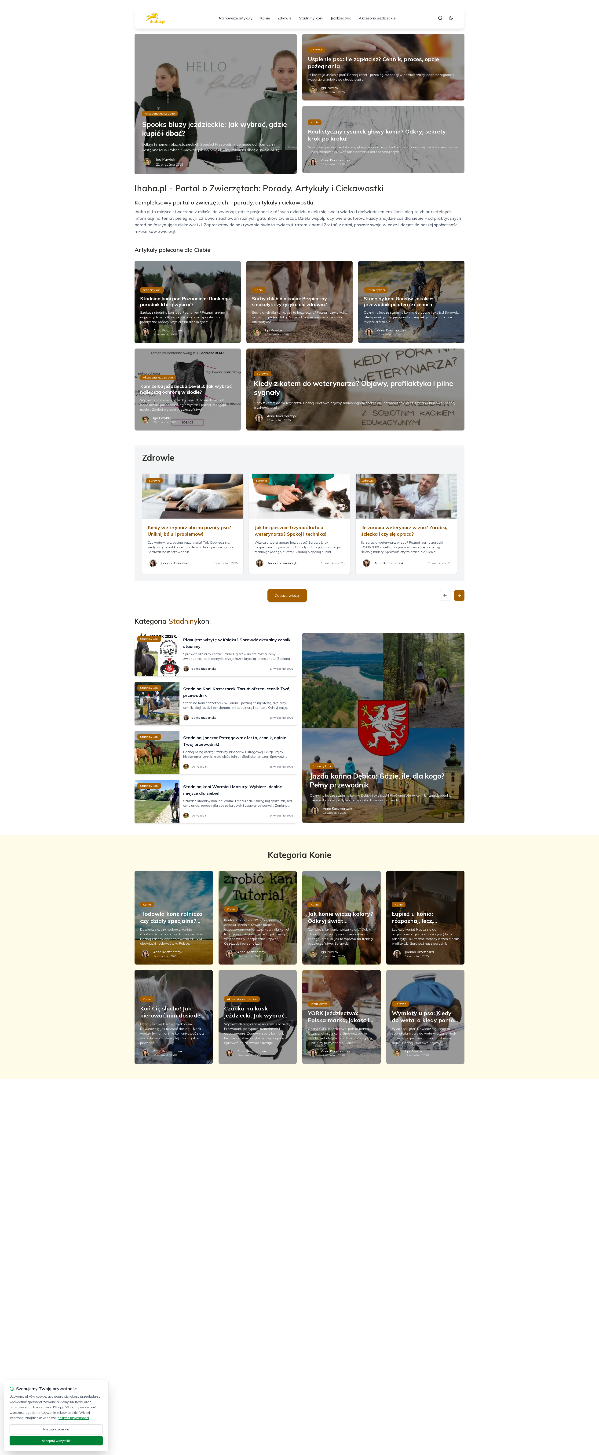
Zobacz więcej (287, 595)
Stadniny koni (311, 18)
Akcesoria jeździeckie (377, 18)
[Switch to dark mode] (451, 18)
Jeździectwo (341, 18)
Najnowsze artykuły (236, 18)
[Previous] (445, 595)
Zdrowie (285, 18)
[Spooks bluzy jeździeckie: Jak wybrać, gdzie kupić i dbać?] (216, 104)
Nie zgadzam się (56, 1429)
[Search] (440, 18)
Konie (265, 18)
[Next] (459, 595)
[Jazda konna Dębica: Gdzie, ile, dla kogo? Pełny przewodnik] (383, 728)
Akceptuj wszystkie (56, 1441)
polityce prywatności (73, 1418)
